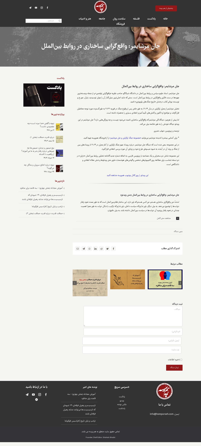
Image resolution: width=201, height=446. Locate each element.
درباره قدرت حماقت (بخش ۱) (42, 137)
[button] (127, 218)
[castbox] (36, 399)
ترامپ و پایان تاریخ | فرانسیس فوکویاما (47, 206)
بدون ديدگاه (178, 231)
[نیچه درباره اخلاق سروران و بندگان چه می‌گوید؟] (59, 167)
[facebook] (47, 7)
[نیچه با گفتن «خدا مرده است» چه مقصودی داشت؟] (59, 125)
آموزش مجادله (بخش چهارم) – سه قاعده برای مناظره (165, 275)
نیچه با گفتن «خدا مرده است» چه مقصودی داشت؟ (40, 125)
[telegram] (30, 7)
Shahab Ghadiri (109, 438)
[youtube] (36, 7)
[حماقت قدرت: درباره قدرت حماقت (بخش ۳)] (90, 283)
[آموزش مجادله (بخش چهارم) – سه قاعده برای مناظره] (165, 279)
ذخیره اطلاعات (174, 359)
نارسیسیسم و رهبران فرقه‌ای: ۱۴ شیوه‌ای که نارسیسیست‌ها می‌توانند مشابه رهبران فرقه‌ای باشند (127, 271)
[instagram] (42, 7)
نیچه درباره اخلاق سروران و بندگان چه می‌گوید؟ (39, 166)
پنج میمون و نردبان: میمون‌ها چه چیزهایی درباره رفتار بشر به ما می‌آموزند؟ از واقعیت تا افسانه (37, 151)
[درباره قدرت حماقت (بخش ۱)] (59, 137)
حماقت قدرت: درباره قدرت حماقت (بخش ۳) (90, 278)
